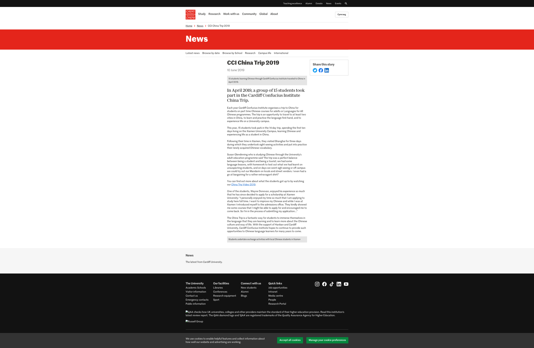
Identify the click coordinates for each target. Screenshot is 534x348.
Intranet (272, 292)
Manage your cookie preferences (327, 340)
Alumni (309, 4)
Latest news (193, 53)
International (281, 53)
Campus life (264, 53)
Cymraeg (342, 14)
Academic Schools (196, 288)
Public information (196, 304)
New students (248, 288)
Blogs (244, 296)
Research (214, 14)
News (328, 4)
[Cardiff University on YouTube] (346, 284)
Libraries (218, 288)
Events (338, 4)
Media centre (275, 296)
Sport (216, 300)
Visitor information (196, 292)
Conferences (220, 292)
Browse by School (232, 53)
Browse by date (211, 53)
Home (189, 26)
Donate (319, 4)
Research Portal (277, 304)
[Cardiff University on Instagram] (317, 284)
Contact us (192, 296)
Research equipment (224, 296)
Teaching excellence (292, 4)
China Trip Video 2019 (243, 184)
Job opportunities (277, 288)
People (272, 300)
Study (202, 14)
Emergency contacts (197, 300)
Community (249, 14)
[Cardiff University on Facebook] (324, 284)
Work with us (231, 14)
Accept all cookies (290, 340)
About (274, 14)
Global (263, 14)
